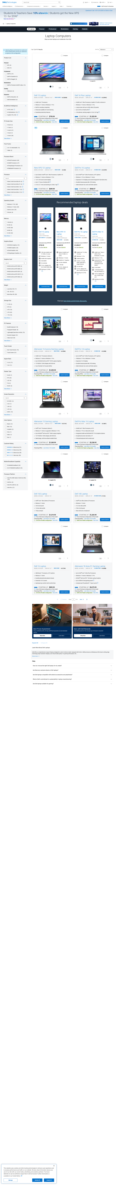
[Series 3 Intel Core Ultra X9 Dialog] (23, 181)
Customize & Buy (45, 286)
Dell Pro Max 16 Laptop (97, 233)
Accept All (49, 1180)
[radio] (50, 86)
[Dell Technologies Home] (9, 2)
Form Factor (7, 144)
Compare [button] (65, 55)
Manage (11, 1180)
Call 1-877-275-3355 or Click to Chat (99, 10)
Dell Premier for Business (107, 6)
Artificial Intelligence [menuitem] (7, 6)
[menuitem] (20, 6)
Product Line (7, 58)
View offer (54, 122)
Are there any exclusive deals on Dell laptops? (45, 670)
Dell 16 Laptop (40, 566)
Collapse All (44, 643)
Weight (6, 285)
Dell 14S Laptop (81, 494)
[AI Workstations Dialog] (18, 112)
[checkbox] (8, 65)
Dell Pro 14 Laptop (82, 349)
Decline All (37, 1180)
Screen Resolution (9, 394)
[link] (95, 2)
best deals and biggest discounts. (75, 301)
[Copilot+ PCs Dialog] (17, 114)
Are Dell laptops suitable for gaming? (43, 683)
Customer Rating (8, 443)
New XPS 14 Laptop (61, 233)
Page (70, 599)
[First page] (57, 599)
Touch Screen (8, 346)
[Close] (54, 1166)
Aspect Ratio (7, 359)
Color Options (8, 420)
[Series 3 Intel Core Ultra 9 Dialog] (22, 186)
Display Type (7, 371)
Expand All (35, 643)
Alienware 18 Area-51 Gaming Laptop (90, 566)
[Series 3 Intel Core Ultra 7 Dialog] (23, 189)
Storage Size (7, 300)
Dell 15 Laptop (40, 95)
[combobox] (41, 2)
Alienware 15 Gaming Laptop (46, 421)
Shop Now (42, 635)
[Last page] (87, 599)
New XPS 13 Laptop (42, 168)
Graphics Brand (8, 241)
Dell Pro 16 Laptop (82, 168)
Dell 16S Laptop (40, 494)
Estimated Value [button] (43, 242)
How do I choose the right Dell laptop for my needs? (47, 665)
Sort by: (97, 49)
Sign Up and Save (9, 18)
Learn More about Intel (104, 24)
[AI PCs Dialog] (14, 109)
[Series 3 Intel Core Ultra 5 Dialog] (23, 192)
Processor (7, 174)
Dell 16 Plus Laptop (83, 95)
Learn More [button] (46, 120)
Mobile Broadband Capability (12, 461)
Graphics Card (8, 259)
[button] (86, 2)
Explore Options (64, 121)
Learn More (61, 635)
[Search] (24, 178)
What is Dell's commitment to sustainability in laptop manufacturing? (52, 679)
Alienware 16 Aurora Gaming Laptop (49, 349)
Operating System (9, 200)
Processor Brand (8, 156)
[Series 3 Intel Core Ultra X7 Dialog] (23, 184)
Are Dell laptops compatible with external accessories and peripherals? (52, 674)
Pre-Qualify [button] (52, 120)
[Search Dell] (59, 2)
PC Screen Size (8, 121)
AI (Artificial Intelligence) (11, 106)
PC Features (7, 323)
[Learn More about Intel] (94, 23)
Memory (6, 218)
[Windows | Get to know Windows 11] (78, 23)
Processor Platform (9, 474)
